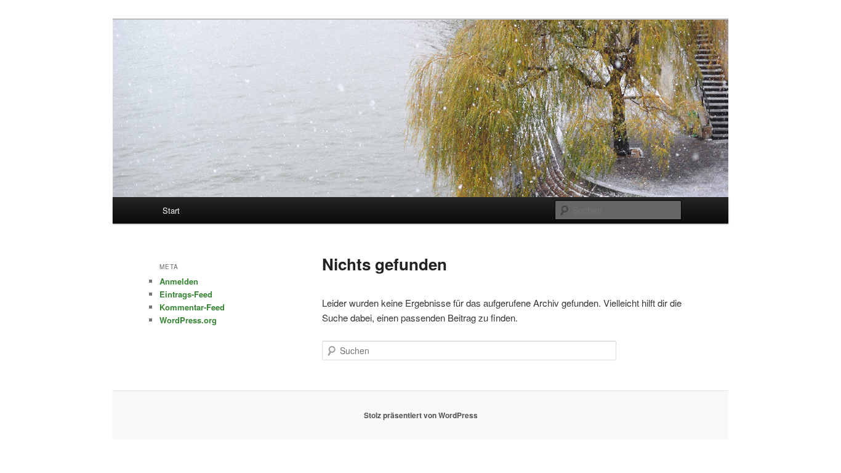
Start (171, 210)
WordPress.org (188, 320)
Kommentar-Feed (192, 307)
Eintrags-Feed (185, 294)
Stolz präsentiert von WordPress (421, 415)
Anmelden (178, 281)
